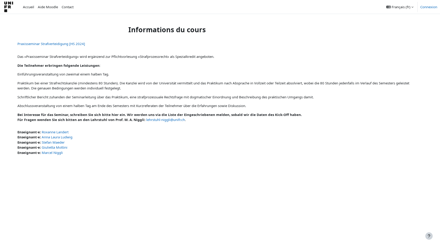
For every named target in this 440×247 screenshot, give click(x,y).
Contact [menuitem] (68, 7)
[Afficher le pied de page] (429, 236)
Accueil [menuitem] (28, 7)
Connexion (428, 7)
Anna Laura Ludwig (57, 137)
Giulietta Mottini (54, 147)
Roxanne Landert (55, 132)
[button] (399, 7)
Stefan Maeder (53, 142)
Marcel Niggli (52, 152)
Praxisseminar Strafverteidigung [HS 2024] (51, 43)
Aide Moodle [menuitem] (48, 7)
